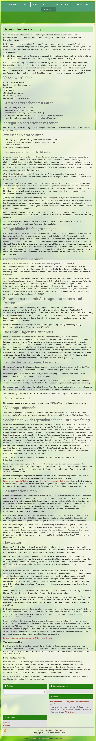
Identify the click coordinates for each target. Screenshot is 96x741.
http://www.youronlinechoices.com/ (56, 481)
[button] (53, 9)
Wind (35, 4)
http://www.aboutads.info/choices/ (16, 481)
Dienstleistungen (81, 4)
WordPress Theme (44, 738)
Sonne (25, 4)
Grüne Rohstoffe (61, 4)
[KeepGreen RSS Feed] (5, 730)
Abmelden (7, 725)
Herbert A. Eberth (67, 738)
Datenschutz (58, 730)
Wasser (45, 4)
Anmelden (7, 722)
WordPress (33, 738)
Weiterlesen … (70, 712)
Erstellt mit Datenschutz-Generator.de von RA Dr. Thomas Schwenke (28, 638)
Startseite (13, 4)
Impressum (48, 730)
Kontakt (47, 9)
